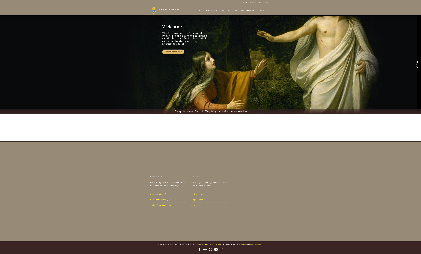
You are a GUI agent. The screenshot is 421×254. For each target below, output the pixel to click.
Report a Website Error (256, 244)
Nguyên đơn (198, 205)
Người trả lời (198, 200)
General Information (173, 52)
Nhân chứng (198, 194)
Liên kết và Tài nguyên (161, 205)
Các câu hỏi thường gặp (161, 200)
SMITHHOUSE (243, 244)
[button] (267, 10)
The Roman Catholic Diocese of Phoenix (208, 244)
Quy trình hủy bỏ (159, 194)
